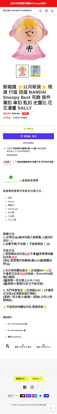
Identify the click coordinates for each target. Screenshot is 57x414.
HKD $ (36, 379)
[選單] (52, 11)
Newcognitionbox (17, 10)
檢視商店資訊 (12, 155)
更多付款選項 (28, 143)
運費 (25, 118)
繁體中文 (20, 379)
